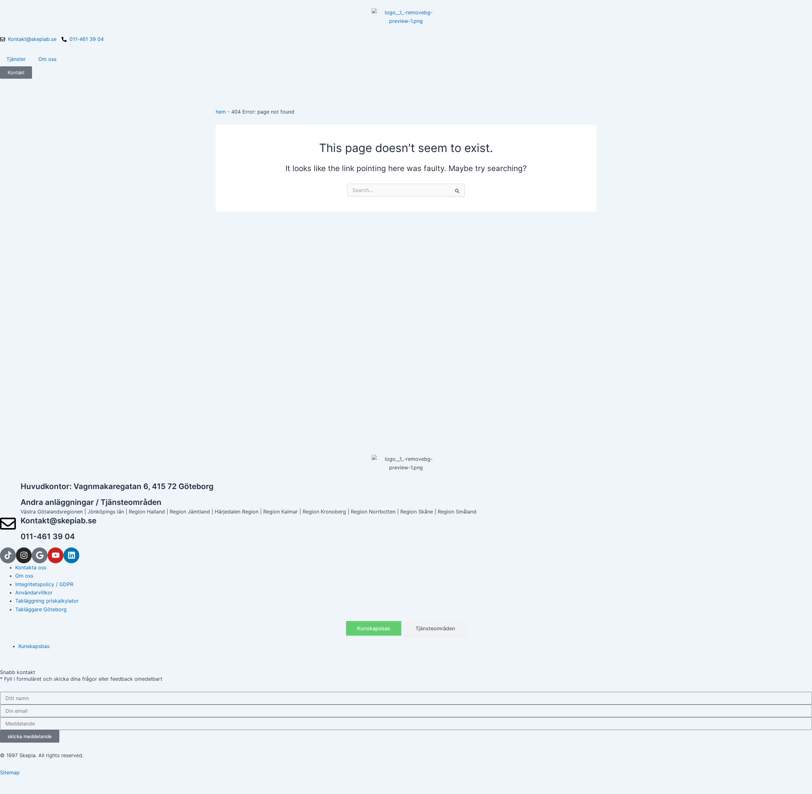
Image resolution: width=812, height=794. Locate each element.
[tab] (373, 628)
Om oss (47, 59)
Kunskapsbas (33, 646)
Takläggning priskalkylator (47, 601)
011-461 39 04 (48, 536)
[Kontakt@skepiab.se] (8, 524)
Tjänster (16, 59)
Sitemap (10, 772)
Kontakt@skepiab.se (58, 520)
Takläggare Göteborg (41, 609)
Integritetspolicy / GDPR (44, 584)
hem (221, 112)
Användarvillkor (34, 592)
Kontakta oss (30, 567)
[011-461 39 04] (8, 539)
